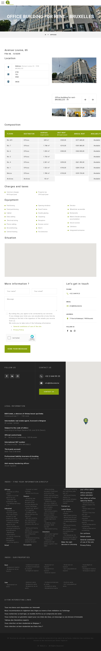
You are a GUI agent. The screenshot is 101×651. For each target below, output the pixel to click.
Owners (26, 496)
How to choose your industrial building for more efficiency (13, 528)
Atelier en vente (31, 582)
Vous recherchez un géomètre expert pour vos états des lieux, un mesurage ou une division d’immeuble (44, 617)
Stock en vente (68, 582)
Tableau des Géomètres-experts (17, 620)
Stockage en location (89, 569)
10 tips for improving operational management (13, 538)
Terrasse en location (89, 570)
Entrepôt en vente (50, 586)
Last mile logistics (13, 542)
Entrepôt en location (32, 570)
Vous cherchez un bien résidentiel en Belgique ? (23, 623)
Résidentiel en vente (51, 588)
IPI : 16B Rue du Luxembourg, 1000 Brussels (21, 437)
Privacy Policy (85, 545)
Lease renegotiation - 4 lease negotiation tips (51, 519)
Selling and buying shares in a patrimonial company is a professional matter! (31, 532)
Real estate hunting (51, 529)
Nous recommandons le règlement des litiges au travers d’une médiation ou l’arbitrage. (37, 611)
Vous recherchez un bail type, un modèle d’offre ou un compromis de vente (33, 614)
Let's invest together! (51, 534)
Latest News (66, 509)
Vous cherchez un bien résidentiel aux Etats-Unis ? (24, 626)
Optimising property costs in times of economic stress (50, 513)
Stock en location (50, 572)
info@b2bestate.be (76, 306)
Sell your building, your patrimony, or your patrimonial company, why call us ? (32, 522)
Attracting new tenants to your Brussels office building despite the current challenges (31, 502)
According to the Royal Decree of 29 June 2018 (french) (25, 430)
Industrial (8, 508)
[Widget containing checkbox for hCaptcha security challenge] (21, 338)
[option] (74, 75)
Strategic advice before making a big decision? (31, 514)
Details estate (85, 536)
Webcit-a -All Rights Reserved (51, 646)
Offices (7, 489)
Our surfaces (85, 533)
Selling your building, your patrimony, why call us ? (70, 491)
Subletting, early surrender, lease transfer (49, 525)
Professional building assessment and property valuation (32, 540)
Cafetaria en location (32, 565)
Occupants (28, 545)
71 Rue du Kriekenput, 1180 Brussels (81, 318)
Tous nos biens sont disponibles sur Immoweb (22, 607)
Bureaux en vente (31, 584)
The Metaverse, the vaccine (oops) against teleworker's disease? (70, 537)
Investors (46, 532)
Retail (7, 545)
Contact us (65, 506)
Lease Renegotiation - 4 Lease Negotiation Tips (70, 521)
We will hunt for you (32, 493)
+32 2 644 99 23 (75, 293)
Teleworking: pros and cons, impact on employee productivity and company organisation (51, 505)
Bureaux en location (13, 567)
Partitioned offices (88, 502)
